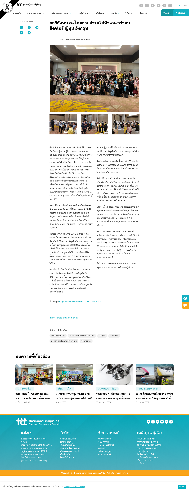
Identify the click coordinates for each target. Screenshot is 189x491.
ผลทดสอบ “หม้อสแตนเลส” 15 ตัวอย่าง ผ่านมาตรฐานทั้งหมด (113, 396)
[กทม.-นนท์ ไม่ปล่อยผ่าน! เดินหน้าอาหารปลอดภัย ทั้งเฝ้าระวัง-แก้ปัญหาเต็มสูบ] (34, 374)
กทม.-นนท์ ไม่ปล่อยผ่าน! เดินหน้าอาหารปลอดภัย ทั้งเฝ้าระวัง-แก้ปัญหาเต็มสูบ (34, 396)
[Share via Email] (21, 32)
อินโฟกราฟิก (103, 442)
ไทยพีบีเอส (114, 336)
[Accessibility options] (185, 298)
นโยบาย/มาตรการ (35, 13)
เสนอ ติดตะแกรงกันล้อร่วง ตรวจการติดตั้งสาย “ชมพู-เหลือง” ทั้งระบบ (154, 396)
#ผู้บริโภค (74, 317)
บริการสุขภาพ (142, 451)
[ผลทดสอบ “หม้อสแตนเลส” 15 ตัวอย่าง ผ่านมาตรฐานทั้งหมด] (114, 374)
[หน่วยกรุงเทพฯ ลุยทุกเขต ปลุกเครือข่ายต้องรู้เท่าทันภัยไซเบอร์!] (74, 374)
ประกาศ (143, 13)
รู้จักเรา (128, 13)
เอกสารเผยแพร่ (104, 454)
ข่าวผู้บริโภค (82, 13)
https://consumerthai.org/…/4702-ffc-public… (81, 301)
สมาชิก (114, 13)
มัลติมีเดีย (102, 448)
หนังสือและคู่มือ (104, 451)
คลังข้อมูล (100, 13)
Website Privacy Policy (117, 473)
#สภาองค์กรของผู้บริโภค (59, 317)
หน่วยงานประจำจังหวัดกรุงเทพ (82, 336)
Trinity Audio (75, 39)
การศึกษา (141, 463)
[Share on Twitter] (29, 27)
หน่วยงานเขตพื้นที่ (67, 445)
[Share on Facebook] (21, 27)
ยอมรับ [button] (181, 486)
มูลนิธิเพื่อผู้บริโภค (58, 336)
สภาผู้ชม (102, 336)
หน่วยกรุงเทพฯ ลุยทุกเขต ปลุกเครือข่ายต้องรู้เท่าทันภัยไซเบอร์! (74, 396)
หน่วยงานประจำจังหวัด (70, 448)
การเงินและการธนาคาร (146, 438)
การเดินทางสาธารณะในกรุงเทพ (64, 341)
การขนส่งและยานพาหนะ (148, 389)
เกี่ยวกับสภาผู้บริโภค (68, 438)
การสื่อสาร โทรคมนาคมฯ (147, 457)
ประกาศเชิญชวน (105, 438)
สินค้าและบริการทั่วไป (107, 389)
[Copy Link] (29, 32)
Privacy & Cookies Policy (74, 486)
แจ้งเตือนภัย (65, 454)
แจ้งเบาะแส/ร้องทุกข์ (60, 13)
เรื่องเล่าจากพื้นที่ (24, 389)
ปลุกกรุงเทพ (86, 341)
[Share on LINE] (36, 27)
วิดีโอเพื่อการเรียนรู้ (106, 445)
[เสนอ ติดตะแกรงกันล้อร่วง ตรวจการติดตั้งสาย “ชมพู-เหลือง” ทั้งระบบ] (155, 374)
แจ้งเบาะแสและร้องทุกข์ (69, 451)
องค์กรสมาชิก (65, 442)
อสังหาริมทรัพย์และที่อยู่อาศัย (149, 445)
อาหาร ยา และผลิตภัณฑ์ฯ (147, 448)
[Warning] (185, 305)
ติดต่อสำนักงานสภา (68, 457)
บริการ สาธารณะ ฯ (145, 460)
